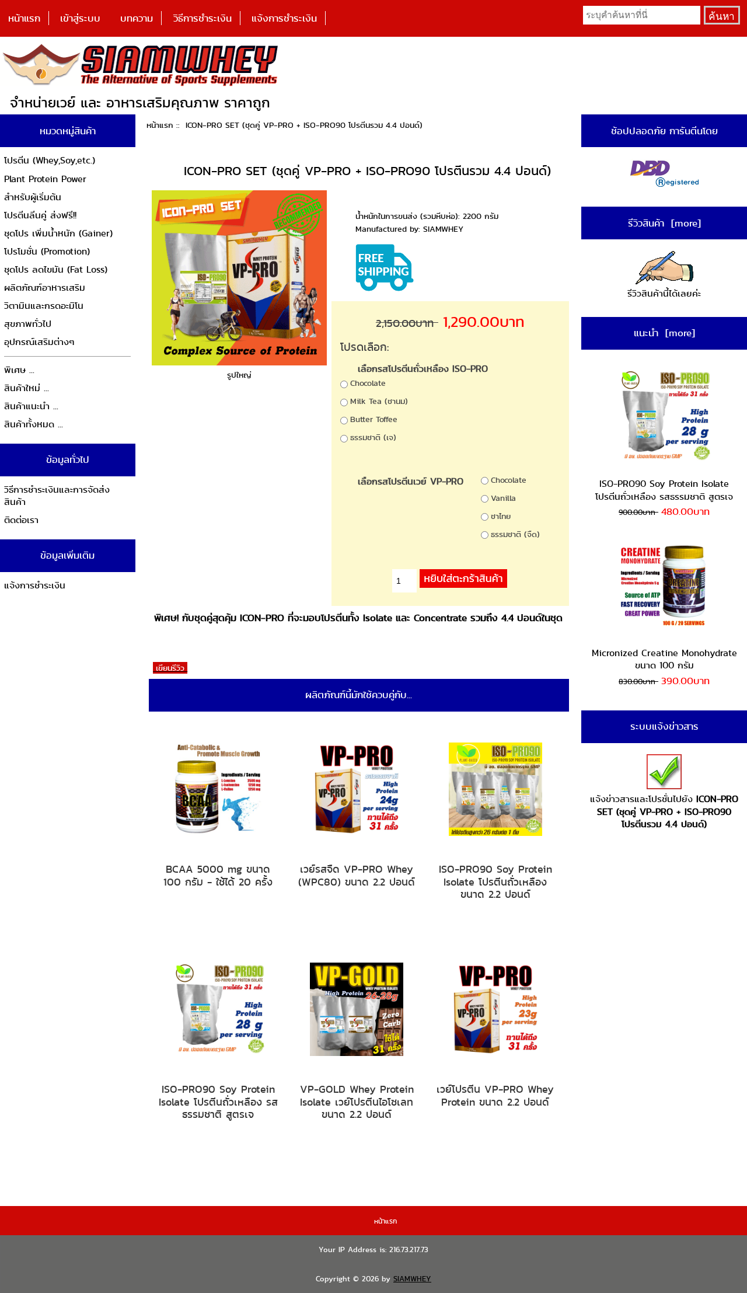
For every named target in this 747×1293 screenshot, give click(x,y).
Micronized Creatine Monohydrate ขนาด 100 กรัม (664, 659)
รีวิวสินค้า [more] (664, 223)
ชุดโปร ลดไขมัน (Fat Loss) (55, 269)
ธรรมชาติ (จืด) (515, 534)
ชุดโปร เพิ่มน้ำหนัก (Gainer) (58, 233)
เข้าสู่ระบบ (80, 18)
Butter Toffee (373, 419)
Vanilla (503, 498)
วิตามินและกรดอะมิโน (43, 305)
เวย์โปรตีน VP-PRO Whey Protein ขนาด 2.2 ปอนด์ (495, 1095)
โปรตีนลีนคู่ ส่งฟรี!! (40, 215)
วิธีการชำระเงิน (202, 18)
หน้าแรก (24, 18)
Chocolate (368, 383)
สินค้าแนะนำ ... (31, 406)
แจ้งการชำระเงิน (284, 18)
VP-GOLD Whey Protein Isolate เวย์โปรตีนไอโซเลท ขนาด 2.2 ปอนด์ (357, 1102)
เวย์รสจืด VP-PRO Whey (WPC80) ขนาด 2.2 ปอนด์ (356, 875)
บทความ (136, 18)
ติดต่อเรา (21, 520)
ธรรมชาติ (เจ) (373, 437)
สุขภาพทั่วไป (27, 323)
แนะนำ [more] (664, 333)
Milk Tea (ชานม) (379, 401)
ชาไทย (501, 516)
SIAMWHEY (412, 1278)
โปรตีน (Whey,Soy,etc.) (49, 160)
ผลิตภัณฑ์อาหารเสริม (44, 287)
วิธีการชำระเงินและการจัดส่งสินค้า (57, 496)
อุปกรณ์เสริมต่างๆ (39, 341)
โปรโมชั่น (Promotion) (47, 251)
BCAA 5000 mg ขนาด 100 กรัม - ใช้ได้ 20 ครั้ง (218, 875)
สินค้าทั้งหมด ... (33, 424)
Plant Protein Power (45, 179)
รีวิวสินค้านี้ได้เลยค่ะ (664, 293)
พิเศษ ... (19, 370)
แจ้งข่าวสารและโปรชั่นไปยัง (664, 811)
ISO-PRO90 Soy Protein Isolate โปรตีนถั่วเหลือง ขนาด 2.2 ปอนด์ (495, 882)
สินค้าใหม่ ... (26, 388)
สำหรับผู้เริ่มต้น (32, 197)
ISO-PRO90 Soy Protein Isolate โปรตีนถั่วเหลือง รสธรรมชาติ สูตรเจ (218, 1102)
